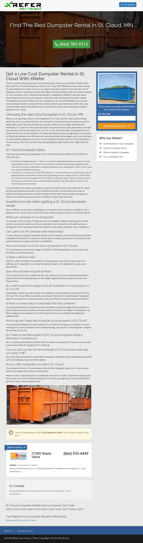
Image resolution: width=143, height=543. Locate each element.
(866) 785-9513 (73, 44)
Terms (35, 538)
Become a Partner (25, 531)
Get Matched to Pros (115, 126)
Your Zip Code (104, 114)
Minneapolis (11, 520)
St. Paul (32, 520)
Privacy (27, 538)
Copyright (44, 538)
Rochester (22, 520)
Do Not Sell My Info (60, 538)
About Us (8, 531)
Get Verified (129, 4)
